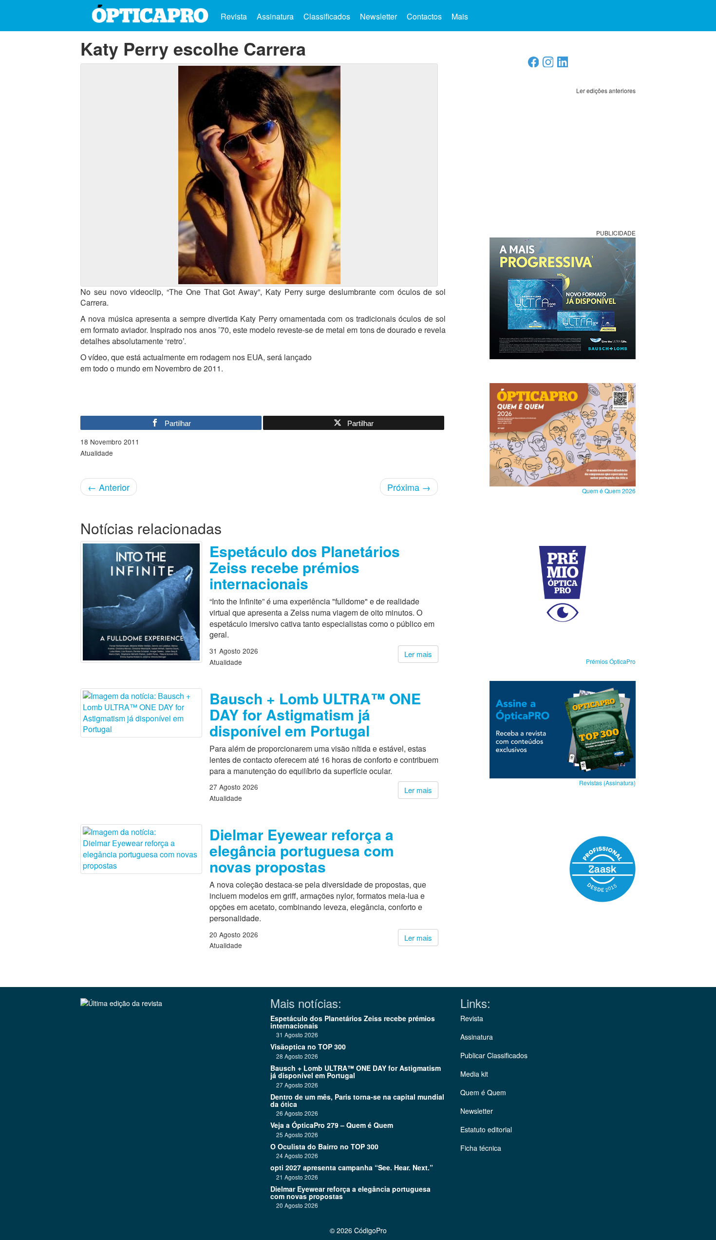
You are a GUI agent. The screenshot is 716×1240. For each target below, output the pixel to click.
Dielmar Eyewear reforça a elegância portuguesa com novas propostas (301, 850)
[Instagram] (548, 64)
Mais (461, 16)
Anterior (109, 487)
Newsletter (378, 16)
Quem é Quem (483, 1092)
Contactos (424, 16)
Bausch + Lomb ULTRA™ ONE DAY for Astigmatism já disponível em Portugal (315, 714)
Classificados (326, 16)
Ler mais (418, 654)
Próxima (409, 487)
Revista (234, 16)
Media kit (474, 1074)
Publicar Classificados (494, 1055)
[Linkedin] (562, 64)
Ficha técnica (480, 1148)
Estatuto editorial (486, 1129)
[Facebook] (533, 64)
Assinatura (275, 16)
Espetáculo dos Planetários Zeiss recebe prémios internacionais (304, 567)
